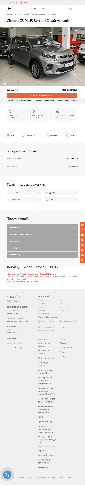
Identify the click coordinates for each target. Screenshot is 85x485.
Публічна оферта (46, 421)
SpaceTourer (65, 311)
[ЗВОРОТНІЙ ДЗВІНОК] (82, 250)
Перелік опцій (62, 100)
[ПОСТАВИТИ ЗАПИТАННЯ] (82, 255)
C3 (61, 300)
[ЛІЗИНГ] (82, 245)
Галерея (10, 100)
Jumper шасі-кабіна (46, 330)
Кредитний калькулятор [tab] (13, 116)
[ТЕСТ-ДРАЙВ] (82, 224)
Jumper (63, 327)
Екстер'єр (14, 255)
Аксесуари (75, 100)
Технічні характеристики (45, 100)
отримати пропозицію (41, 95)
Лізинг (63, 352)
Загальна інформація (24, 100)
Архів (40, 417)
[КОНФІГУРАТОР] (82, 260)
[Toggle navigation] (73, 8)
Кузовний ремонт (46, 455)
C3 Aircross (42, 304)
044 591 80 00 (12, 314)
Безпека (13, 227)
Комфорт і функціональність (23, 234)
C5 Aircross (42, 300)
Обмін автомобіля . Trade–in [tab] (39, 116)
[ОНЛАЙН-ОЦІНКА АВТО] (82, 235)
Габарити (15, 193)
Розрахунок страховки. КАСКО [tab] (65, 116)
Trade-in (63, 356)
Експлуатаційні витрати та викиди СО (47, 439)
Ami (61, 307)
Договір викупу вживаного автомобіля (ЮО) (46, 391)
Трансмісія (16, 200)
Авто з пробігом (46, 358)
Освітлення (15, 248)
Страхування (66, 347)
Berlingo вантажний (68, 321)
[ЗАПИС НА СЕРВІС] (82, 230)
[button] (23, 2)
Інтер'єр (13, 241)
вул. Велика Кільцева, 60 (17, 321)
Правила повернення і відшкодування (45, 429)
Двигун (52, 193)
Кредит (63, 343)
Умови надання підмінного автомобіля (45, 409)
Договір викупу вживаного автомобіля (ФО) (46, 380)
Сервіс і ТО (43, 450)
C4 (61, 304)
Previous (11, 56)
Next (72, 56)
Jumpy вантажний (46, 327)
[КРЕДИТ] (82, 240)
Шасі (51, 200)
